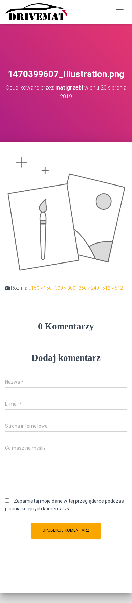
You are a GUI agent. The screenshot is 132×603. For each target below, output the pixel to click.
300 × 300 (65, 288)
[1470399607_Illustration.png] (66, 212)
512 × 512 (112, 288)
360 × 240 (89, 288)
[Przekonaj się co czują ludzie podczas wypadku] (38, 11)
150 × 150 (41, 288)
